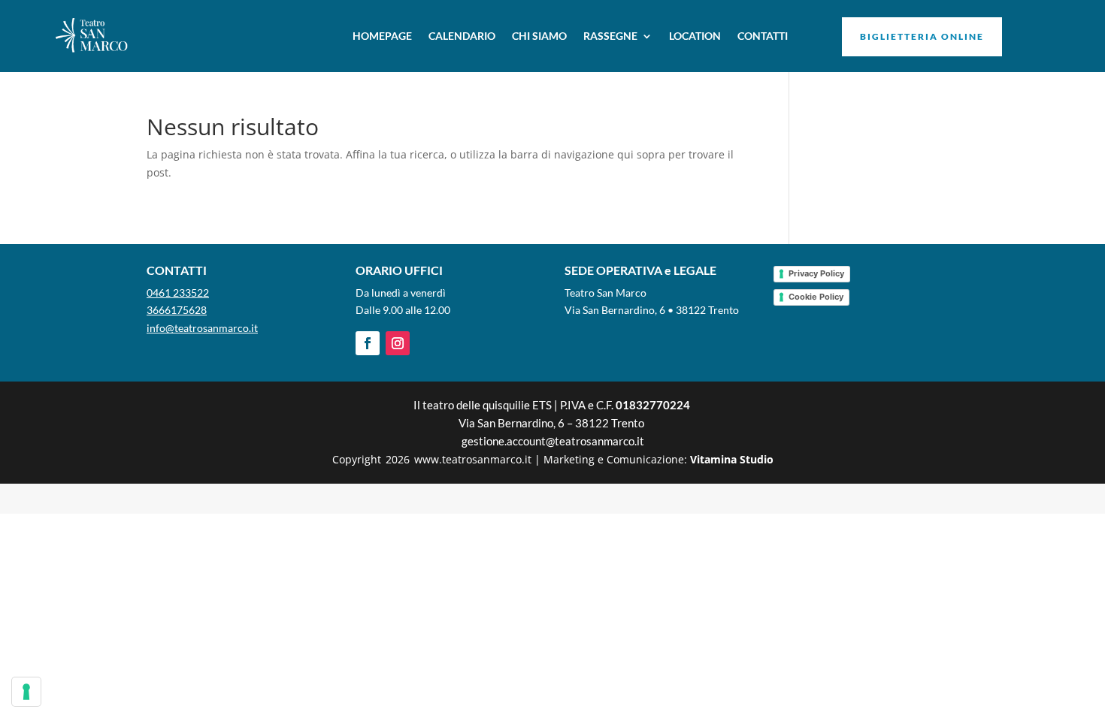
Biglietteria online (922, 36)
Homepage (382, 35)
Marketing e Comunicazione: (658, 459)
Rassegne (610, 35)
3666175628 (177, 309)
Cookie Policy (816, 296)
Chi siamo (539, 35)
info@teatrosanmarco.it (202, 327)
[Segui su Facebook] (368, 343)
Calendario (461, 35)
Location (695, 35)
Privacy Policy (816, 273)
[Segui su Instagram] (398, 343)
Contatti (762, 35)
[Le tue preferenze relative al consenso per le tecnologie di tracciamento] (26, 691)
